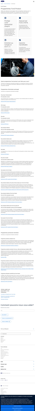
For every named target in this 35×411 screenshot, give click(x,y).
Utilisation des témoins (3, 391)
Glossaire (2, 390)
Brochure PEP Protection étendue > (7, 135)
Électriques (2, 350)
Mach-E (2, 337)
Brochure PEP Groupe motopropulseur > (8, 101)
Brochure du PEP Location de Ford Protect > (9, 179)
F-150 (2, 342)
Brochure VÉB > (4, 257)
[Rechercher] (1, 310)
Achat (2, 361)
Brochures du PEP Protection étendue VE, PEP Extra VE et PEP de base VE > (15, 189)
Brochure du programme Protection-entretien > (10, 245)
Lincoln (2, 357)
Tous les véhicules (4, 346)
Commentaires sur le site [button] (4, 392)
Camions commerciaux (4, 351)
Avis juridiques (4, 329)
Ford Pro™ (2, 356)
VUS (1, 348)
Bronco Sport (3, 339)
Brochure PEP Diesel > (5, 154)
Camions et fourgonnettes (5, 349)
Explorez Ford (3, 369)
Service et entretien (7, 3)
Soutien (2, 366)
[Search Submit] (1, 333)
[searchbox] (18, 310)
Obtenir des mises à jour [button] (6, 373)
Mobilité (2, 358)
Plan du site (2, 389)
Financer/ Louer (4, 364)
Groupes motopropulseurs (5, 355)
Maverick (2, 341)
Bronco (2, 338)
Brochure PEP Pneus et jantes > (6, 166)
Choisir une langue (5, 385)
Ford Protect (13, 3)
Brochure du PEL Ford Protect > (6, 281)
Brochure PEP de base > (5, 112)
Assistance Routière (4, 299)
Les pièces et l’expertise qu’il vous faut (8, 294)
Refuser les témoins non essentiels (17, 408)
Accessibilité (2, 393)
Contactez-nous (2, 394)
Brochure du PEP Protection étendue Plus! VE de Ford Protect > (12, 214)
